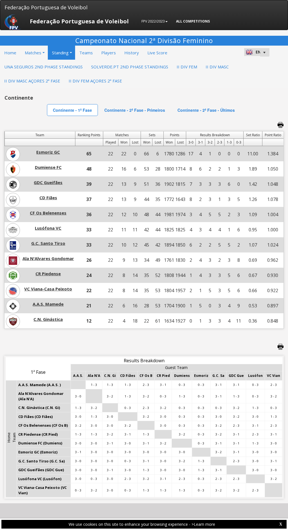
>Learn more (203, 524)
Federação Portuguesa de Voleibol (45, 7)
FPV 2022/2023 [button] (153, 21)
